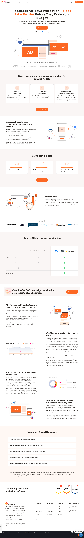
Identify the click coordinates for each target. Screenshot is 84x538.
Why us (48, 519)
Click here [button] (26, 532)
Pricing (26, 2)
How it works (39, 511)
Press (48, 517)
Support (60, 517)
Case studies (50, 511)
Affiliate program (41, 2)
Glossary (60, 511)
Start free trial (42, 28)
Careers (48, 508)
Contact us (49, 514)
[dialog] (42, 534)
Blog (59, 506)
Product (38, 517)
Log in (71, 2)
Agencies (20, 2)
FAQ (59, 508)
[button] (14, 2)
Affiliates (38, 506)
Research (60, 514)
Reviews (38, 519)
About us (49, 506)
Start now (78, 2)
